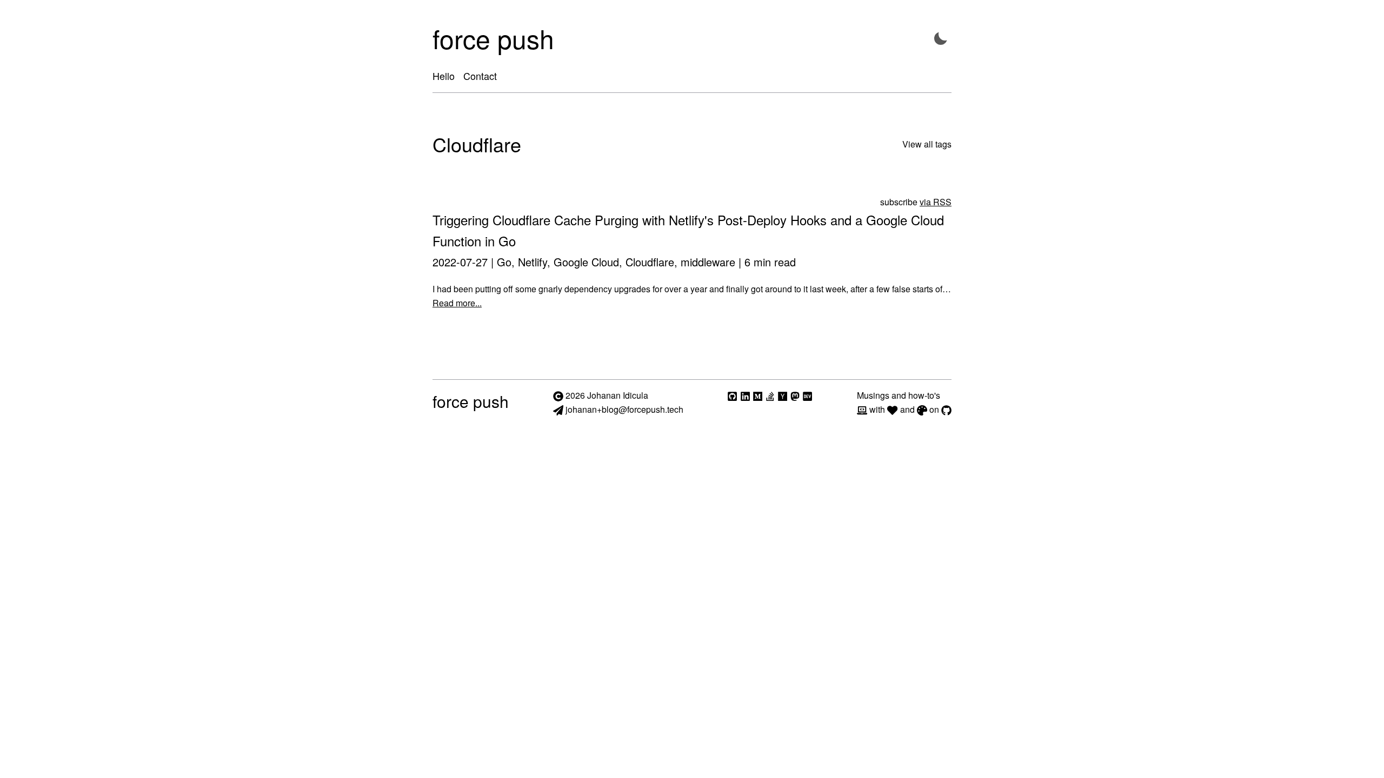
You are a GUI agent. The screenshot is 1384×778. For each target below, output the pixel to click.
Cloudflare (650, 262)
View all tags (927, 144)
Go (504, 262)
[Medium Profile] (758, 395)
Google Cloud (586, 262)
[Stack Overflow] (770, 395)
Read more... (457, 303)
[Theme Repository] (922, 409)
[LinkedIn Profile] (745, 395)
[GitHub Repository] (946, 409)
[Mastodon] (795, 395)
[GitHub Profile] (732, 395)
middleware (708, 262)
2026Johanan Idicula (606, 395)
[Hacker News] (782, 395)
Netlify (532, 262)
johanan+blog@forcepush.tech (623, 409)
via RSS (936, 202)
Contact (480, 76)
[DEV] (807, 395)
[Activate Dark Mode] (941, 38)
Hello (443, 76)
